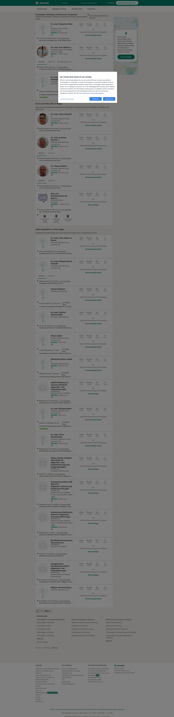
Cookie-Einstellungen (67, 99)
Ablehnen (96, 99)
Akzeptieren (109, 99)
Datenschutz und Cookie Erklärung (93, 93)
